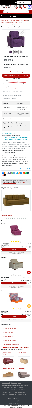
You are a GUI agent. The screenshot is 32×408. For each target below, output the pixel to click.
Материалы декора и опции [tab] (12, 95)
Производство (20, 390)
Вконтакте (22, 394)
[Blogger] (19, 173)
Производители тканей (10, 385)
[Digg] (5, 175)
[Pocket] (3, 175)
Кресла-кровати (8, 332)
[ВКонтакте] (3, 173)
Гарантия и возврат (8, 390)
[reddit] (24, 173)
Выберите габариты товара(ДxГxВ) (16, 56)
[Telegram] (14, 173)
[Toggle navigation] (3, 2)
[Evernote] (26, 173)
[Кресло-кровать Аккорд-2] (16, 298)
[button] (8, 15)
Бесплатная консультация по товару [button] (16, 87)
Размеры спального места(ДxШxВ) (16, 64)
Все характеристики (8, 133)
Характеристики (17, 92)
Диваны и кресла (24, 385)
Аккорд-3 (3, 257)
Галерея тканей (7, 392)
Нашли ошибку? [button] (25, 169)
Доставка (6, 98)
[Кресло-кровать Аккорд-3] (16, 264)
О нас (19, 383)
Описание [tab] (6, 92)
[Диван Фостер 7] (16, 200)
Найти (26, 12)
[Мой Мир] (21, 173)
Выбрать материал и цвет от (16, 75)
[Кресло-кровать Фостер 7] (16, 39)
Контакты (14, 387)
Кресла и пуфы (8, 336)
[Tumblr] (8, 173)
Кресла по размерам (9, 340)
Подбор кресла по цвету (11, 344)
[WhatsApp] (12, 173)
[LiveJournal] (28, 173)
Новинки (20, 387)
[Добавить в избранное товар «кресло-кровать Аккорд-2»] (29, 316)
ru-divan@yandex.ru (12, 394)
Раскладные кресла (9, 328)
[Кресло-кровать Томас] (16, 231)
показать (22, 182)
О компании (6, 387)
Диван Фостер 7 (6, 215)
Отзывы (14, 98)
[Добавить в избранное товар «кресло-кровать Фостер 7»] (7, 81)
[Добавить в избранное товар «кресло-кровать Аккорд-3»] (29, 283)
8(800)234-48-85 (25, 7)
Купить (14, 249)
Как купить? (6, 383)
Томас (3, 223)
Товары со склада (19, 392)
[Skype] (17, 173)
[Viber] (10, 173)
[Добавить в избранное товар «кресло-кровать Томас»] (29, 249)
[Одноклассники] (5, 173)
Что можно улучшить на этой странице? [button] (17, 347)
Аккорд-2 (3, 291)
